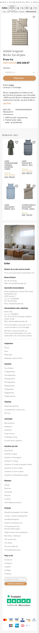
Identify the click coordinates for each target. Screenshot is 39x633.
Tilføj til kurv (18, 78)
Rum (6, 351)
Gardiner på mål (11, 446)
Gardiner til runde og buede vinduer (18, 464)
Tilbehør (7, 402)
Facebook (8, 560)
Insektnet (7, 430)
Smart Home (9, 433)
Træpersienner (10, 396)
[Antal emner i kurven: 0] (35, 8)
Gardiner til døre (10, 454)
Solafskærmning (10, 437)
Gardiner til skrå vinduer (13, 468)
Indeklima (8, 426)
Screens (7, 499)
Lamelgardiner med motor (14, 410)
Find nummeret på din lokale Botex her (19, 273)
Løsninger (8, 419)
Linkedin (7, 567)
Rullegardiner (9, 386)
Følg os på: (8, 555)
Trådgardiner (9, 393)
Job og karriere (10, 539)
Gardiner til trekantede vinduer (16, 475)
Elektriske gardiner (11, 406)
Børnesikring (9, 423)
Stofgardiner (9, 389)
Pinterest (7, 574)
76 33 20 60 (12, 281)
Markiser (7, 488)
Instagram (8, 563)
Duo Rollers (9, 368)
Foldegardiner (9, 372)
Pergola (7, 495)
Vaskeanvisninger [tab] (23, 110)
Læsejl (6, 485)
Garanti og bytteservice (13, 523)
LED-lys (7, 413)
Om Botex (8, 543)
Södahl (11, 85)
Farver (6, 348)
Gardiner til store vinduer (14, 471)
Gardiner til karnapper (12, 457)
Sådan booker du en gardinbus (16, 532)
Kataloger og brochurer (13, 358)
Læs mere (7, 103)
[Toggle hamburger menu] (18, 8)
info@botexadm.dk (16, 304)
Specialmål (8, 450)
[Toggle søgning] (22, 8)
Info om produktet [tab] (8, 111)
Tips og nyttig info (11, 546)
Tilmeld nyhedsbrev (16, 584)
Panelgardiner (9, 379)
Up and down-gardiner (13, 440)
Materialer (8, 355)
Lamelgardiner (10, 375)
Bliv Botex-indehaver (12, 536)
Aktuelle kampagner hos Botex (16, 512)
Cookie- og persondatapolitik (15, 516)
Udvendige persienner (13, 502)
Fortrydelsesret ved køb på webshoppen (12, 527)
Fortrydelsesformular (12, 550)
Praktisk (7, 508)
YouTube (7, 570)
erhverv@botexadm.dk (17, 283)
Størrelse (6, 68)
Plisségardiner (9, 382)
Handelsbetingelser (11, 519)
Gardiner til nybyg (11, 461)
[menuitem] (19, 351)
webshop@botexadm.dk (18, 321)
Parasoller (8, 492)
